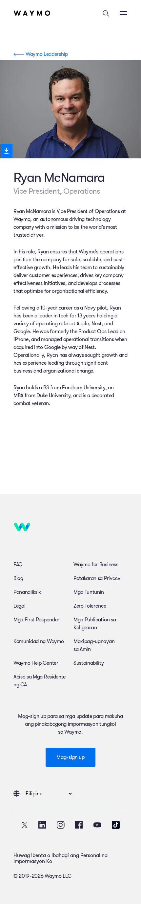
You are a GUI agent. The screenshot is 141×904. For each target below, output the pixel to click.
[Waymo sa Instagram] (61, 825)
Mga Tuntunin (88, 592)
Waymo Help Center (35, 663)
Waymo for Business (95, 565)
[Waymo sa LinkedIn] (42, 825)
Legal (19, 606)
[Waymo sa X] (24, 825)
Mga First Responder (36, 620)
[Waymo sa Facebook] (79, 825)
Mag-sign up (70, 757)
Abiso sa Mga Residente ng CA (39, 681)
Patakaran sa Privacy (96, 578)
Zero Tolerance (89, 606)
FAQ (18, 565)
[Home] (32, 13)
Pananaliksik (27, 592)
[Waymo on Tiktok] (116, 825)
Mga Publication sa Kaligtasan (94, 624)
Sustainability (88, 663)
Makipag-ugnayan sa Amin (93, 645)
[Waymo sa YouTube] (97, 825)
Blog (18, 578)
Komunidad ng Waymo (38, 641)
